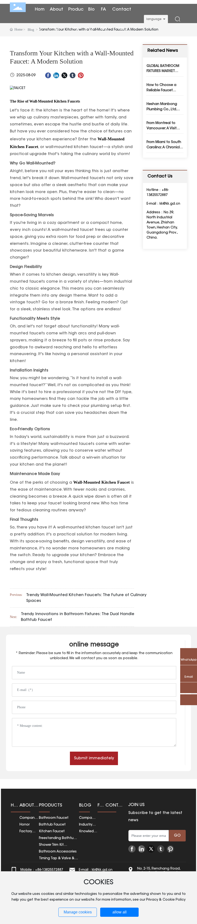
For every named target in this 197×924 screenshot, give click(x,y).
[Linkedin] (56, 75)
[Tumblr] (72, 75)
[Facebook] (48, 75)
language (153, 19)
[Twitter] (64, 75)
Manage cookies (78, 912)
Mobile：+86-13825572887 (41, 870)
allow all (119, 912)
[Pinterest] (81, 75)
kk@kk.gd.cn (170, 204)
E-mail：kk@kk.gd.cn (95, 870)
